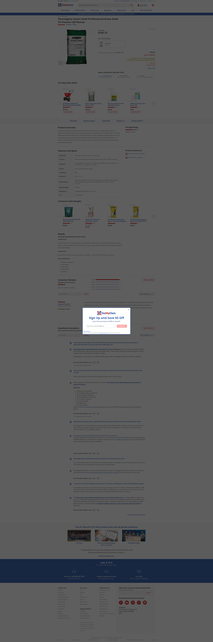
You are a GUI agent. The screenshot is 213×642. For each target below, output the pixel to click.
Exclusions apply (103, 332)
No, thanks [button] (86, 331)
